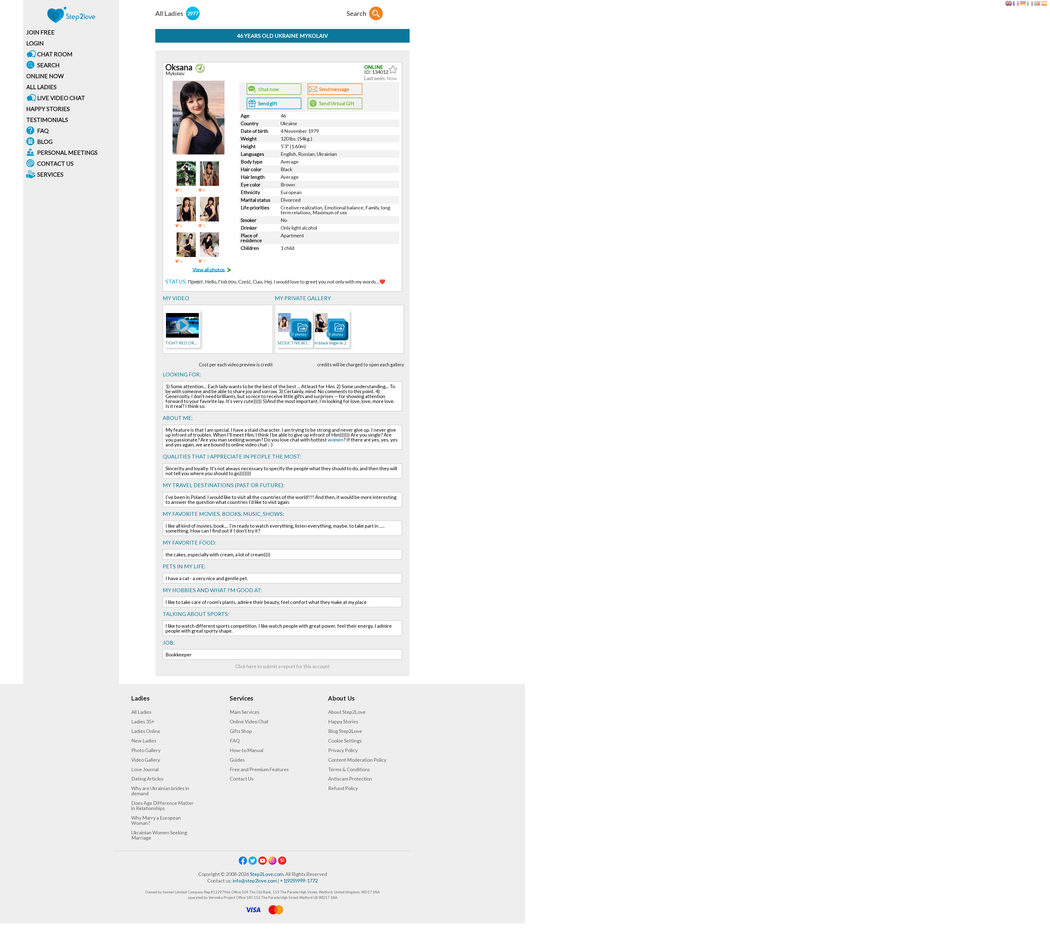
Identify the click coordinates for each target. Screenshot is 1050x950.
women (335, 440)
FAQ (43, 130)
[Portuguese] (1037, 3)
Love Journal (145, 769)
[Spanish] (1044, 3)
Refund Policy (343, 788)
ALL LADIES (41, 86)
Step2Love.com (266, 874)
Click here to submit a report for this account (282, 666)
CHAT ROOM (54, 54)
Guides (237, 759)
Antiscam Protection (350, 778)
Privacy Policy (343, 750)
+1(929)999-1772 (299, 881)
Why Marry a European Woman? (156, 820)
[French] (1016, 3)
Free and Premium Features (259, 769)
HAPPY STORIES (48, 108)
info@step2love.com (255, 881)
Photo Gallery (146, 750)
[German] (1023, 3)
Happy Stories (343, 721)
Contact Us (241, 778)
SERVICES (50, 174)
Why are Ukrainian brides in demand (160, 791)
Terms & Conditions (349, 769)
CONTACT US (55, 163)
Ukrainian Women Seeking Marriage (159, 835)
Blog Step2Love (345, 731)
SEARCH (48, 65)
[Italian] (1030, 3)
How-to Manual (246, 750)
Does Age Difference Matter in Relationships (162, 805)
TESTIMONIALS (47, 119)
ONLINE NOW (45, 75)
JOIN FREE (40, 32)
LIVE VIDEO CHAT (61, 97)
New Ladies (143, 740)
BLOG (44, 141)
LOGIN (35, 43)
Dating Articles (147, 778)
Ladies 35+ (142, 721)
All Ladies (141, 712)
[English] (1008, 3)
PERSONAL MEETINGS (67, 152)
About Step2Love (347, 712)
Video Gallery (145, 759)
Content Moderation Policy (357, 759)
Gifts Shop (241, 731)
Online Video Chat (249, 721)
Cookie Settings (345, 740)
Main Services (244, 712)
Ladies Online (145, 731)
